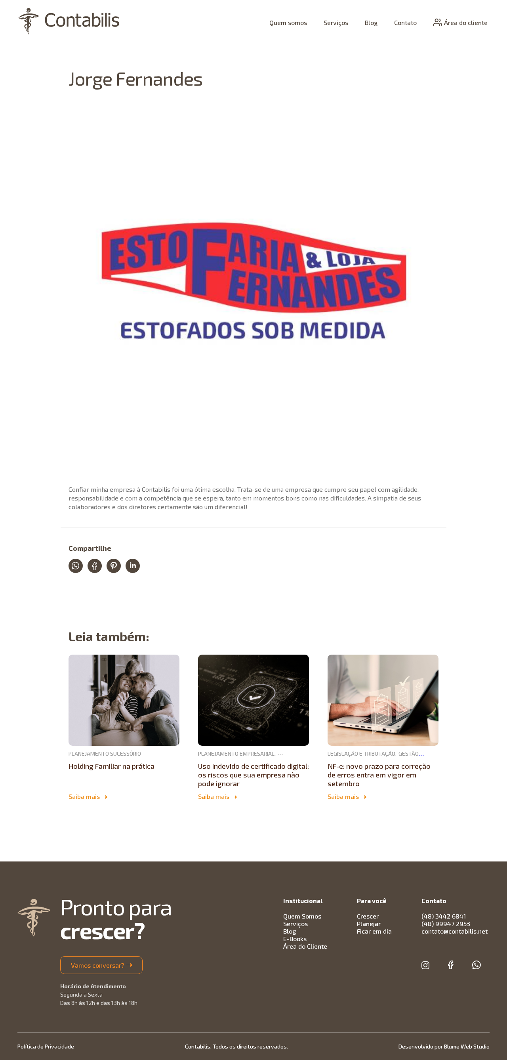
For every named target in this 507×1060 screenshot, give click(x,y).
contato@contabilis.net (454, 931)
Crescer (368, 916)
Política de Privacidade (45, 1046)
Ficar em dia (374, 931)
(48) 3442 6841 (443, 916)
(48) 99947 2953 (445, 923)
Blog (371, 22)
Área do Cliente (305, 946)
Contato (405, 22)
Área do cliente (466, 22)
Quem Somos (302, 916)
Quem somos (288, 22)
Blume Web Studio (467, 1046)
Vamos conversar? (97, 965)
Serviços (336, 22)
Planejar (369, 923)
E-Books (295, 938)
